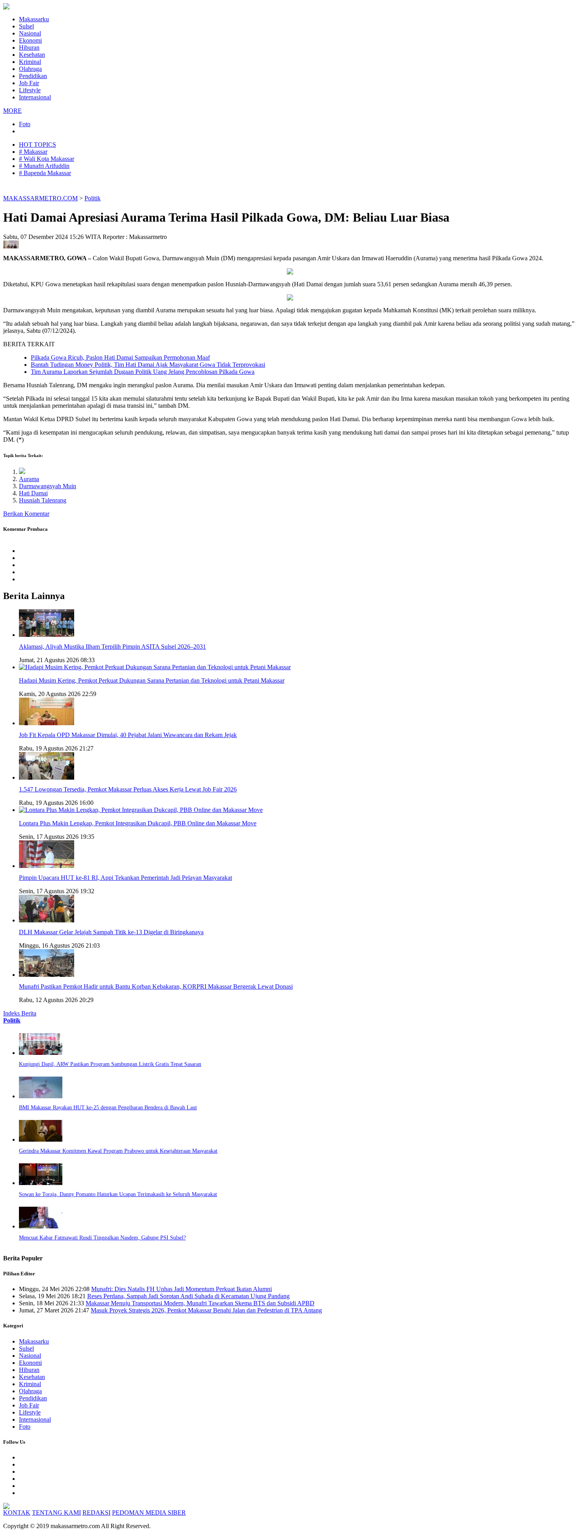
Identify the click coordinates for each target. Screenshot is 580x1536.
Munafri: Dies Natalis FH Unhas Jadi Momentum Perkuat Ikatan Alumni (181, 1289)
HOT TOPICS (37, 144)
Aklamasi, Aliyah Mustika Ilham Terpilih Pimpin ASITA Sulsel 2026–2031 (112, 646)
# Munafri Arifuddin (44, 165)
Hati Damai (33, 493)
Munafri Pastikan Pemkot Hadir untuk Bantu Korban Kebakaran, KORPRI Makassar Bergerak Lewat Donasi (156, 986)
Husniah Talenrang (42, 500)
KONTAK (16, 1512)
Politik (92, 198)
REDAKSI (96, 1512)
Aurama (29, 479)
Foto (24, 124)
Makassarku (34, 19)
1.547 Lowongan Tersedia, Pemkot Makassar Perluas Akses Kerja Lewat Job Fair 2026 (128, 789)
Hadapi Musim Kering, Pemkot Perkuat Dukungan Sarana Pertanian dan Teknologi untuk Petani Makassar (151, 680)
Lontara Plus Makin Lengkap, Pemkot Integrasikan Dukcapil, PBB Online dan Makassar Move (137, 823)
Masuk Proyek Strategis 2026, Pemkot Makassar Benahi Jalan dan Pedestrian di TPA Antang (206, 1310)
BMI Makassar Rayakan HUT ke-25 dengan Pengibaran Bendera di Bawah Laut (108, 1107)
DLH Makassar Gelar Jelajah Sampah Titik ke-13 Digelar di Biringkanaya (111, 932)
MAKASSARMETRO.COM (40, 198)
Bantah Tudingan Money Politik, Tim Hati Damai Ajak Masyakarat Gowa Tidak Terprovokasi (148, 364)
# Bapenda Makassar (45, 173)
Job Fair (29, 83)
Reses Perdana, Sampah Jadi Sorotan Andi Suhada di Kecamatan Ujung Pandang (188, 1296)
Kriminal (30, 61)
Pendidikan (33, 76)
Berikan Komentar (26, 513)
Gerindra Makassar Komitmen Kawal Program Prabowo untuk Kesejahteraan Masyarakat (118, 1151)
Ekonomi (30, 40)
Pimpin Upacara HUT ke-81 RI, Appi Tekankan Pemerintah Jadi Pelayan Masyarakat (125, 877)
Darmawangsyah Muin (47, 486)
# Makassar (33, 151)
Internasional (35, 97)
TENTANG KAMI (56, 1512)
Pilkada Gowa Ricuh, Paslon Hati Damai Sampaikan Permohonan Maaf (120, 357)
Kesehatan (32, 54)
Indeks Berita (19, 1013)
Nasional (30, 33)
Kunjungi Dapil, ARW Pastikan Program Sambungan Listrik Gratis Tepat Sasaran (110, 1064)
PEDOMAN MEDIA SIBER (149, 1512)
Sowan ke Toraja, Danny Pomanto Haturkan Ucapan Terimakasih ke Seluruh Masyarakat (118, 1194)
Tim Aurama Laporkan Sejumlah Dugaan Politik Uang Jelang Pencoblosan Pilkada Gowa (142, 371)
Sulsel (26, 26)
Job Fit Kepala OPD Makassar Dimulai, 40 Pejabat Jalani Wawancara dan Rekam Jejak (128, 735)
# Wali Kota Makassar (46, 158)
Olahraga (30, 68)
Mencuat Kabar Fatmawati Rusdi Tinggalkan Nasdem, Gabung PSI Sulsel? (102, 1238)
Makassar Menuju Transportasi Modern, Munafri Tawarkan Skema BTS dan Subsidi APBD (200, 1303)
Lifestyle (30, 90)
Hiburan (29, 47)
